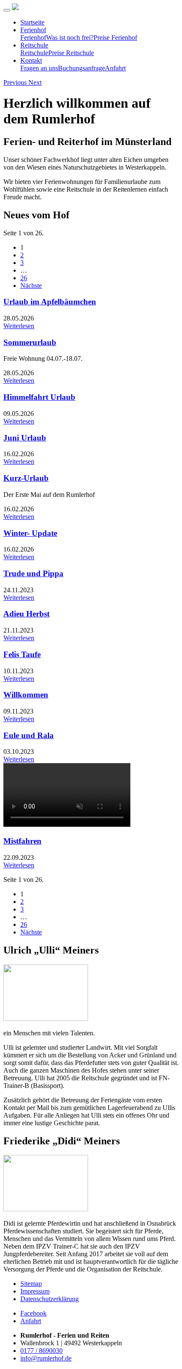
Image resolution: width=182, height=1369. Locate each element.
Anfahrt (115, 68)
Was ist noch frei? (70, 37)
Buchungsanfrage (81, 68)
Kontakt (31, 60)
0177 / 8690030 (41, 1350)
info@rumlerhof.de (46, 1358)
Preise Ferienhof (115, 37)
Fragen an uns (39, 68)
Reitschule (34, 45)
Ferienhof (33, 29)
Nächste (31, 285)
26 (23, 278)
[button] (15, 82)
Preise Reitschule (71, 52)
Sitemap (31, 1283)
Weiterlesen (18, 325)
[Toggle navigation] (6, 10)
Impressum (35, 1291)
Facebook (33, 1313)
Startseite (32, 22)
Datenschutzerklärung (49, 1298)
